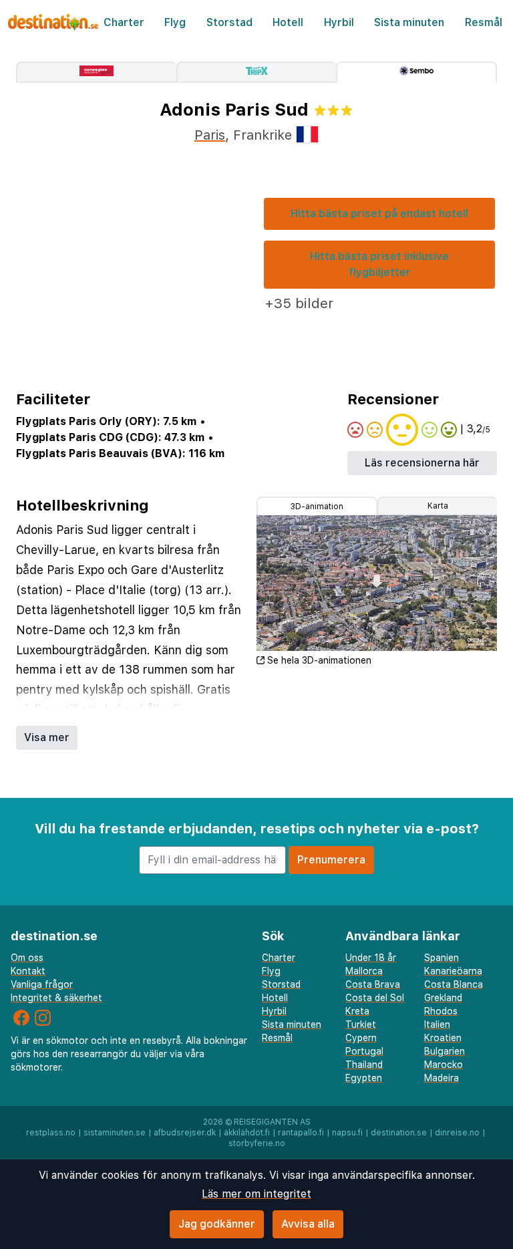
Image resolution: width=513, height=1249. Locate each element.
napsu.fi (347, 1132)
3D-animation (317, 506)
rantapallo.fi (301, 1132)
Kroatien (443, 1037)
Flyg (175, 22)
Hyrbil (339, 22)
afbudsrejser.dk (185, 1132)
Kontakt (28, 971)
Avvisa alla (308, 1224)
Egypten (363, 1078)
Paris (209, 135)
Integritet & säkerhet (56, 997)
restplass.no (50, 1132)
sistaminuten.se (114, 1132)
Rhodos (441, 1011)
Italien (437, 1024)
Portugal (364, 1051)
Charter (124, 22)
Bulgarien (444, 1051)
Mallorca (364, 971)
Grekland (443, 997)
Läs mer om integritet (256, 1194)
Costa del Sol (374, 997)
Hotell (288, 22)
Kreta (357, 1011)
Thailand (364, 1064)
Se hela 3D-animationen (319, 660)
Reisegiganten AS (272, 1122)
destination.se (399, 1132)
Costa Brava (372, 984)
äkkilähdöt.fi (247, 1132)
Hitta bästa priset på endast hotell (379, 213)
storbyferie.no (256, 1143)
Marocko (443, 1064)
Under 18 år (370, 957)
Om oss (27, 957)
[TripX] (256, 72)
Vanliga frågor (42, 984)
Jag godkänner (216, 1224)
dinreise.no (457, 1132)
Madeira (441, 1078)
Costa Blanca (453, 984)
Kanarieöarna (453, 971)
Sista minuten (409, 22)
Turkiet (360, 1024)
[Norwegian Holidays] (96, 72)
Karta (438, 506)
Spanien (441, 957)
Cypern (361, 1037)
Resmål (483, 22)
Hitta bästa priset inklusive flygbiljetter (379, 264)
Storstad (229, 22)
